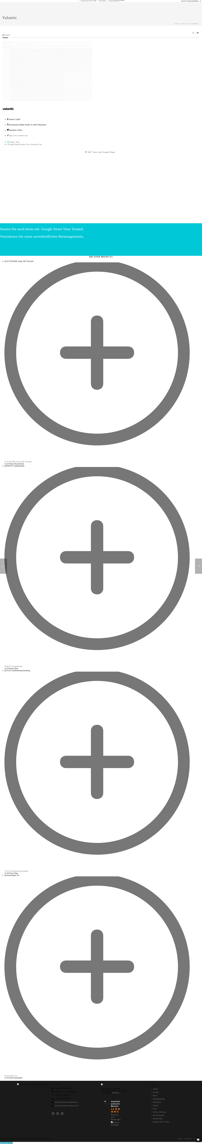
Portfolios (185, 23)
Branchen (102, 1)
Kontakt (121, 0)
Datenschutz (188, 1138)
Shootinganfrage (159, 1099)
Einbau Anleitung (159, 1112)
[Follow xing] (62, 1113)
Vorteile (156, 1092)
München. (115, 1093)
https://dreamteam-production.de (66, 1106)
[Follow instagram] (57, 1113)
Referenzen (157, 1102)
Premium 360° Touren (161, 1122)
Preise (155, 1096)
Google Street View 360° (89, 1)
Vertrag (155, 1105)
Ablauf (155, 1089)
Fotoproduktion (114, 1)
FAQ (155, 1109)
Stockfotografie (158, 1115)
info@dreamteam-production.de (66, 1102)
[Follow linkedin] (53, 1113)
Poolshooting (157, 1119)
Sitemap (180, 1138)
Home (177, 23)
